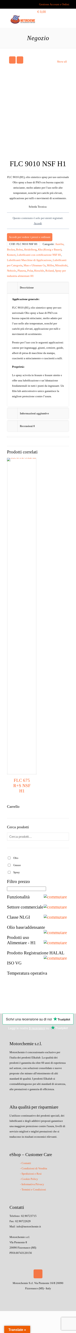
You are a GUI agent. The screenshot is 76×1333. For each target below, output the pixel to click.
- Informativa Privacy (32, 1184)
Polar (30, 270)
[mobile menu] (61, 19)
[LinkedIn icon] (44, 1295)
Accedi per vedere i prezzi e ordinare (29, 237)
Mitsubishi (61, 265)
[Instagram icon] (49, 1295)
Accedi (38, 223)
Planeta (22, 270)
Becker (11, 249)
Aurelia (59, 244)
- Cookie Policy (29, 1179)
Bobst (19, 249)
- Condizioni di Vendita (33, 1168)
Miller (50, 265)
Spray (16, 872)
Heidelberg (30, 249)
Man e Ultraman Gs (35, 265)
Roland (49, 270)
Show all (62, 61)
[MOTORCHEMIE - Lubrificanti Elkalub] (23, 19)
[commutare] (56, 897)
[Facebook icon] (31, 1295)
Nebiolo (11, 270)
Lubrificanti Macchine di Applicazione (29, 260)
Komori (11, 254)
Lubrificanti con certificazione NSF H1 (39, 254)
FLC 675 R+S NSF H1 (22, 785)
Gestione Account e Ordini (54, 4)
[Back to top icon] (38, 1273)
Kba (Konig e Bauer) (49, 249)
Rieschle (39, 270)
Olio (15, 858)
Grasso (17, 865)
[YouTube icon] (40, 1295)
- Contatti (25, 1163)
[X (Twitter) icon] (35, 1295)
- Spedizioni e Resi (31, 1173)
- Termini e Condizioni (33, 1189)
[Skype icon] (26, 1295)
